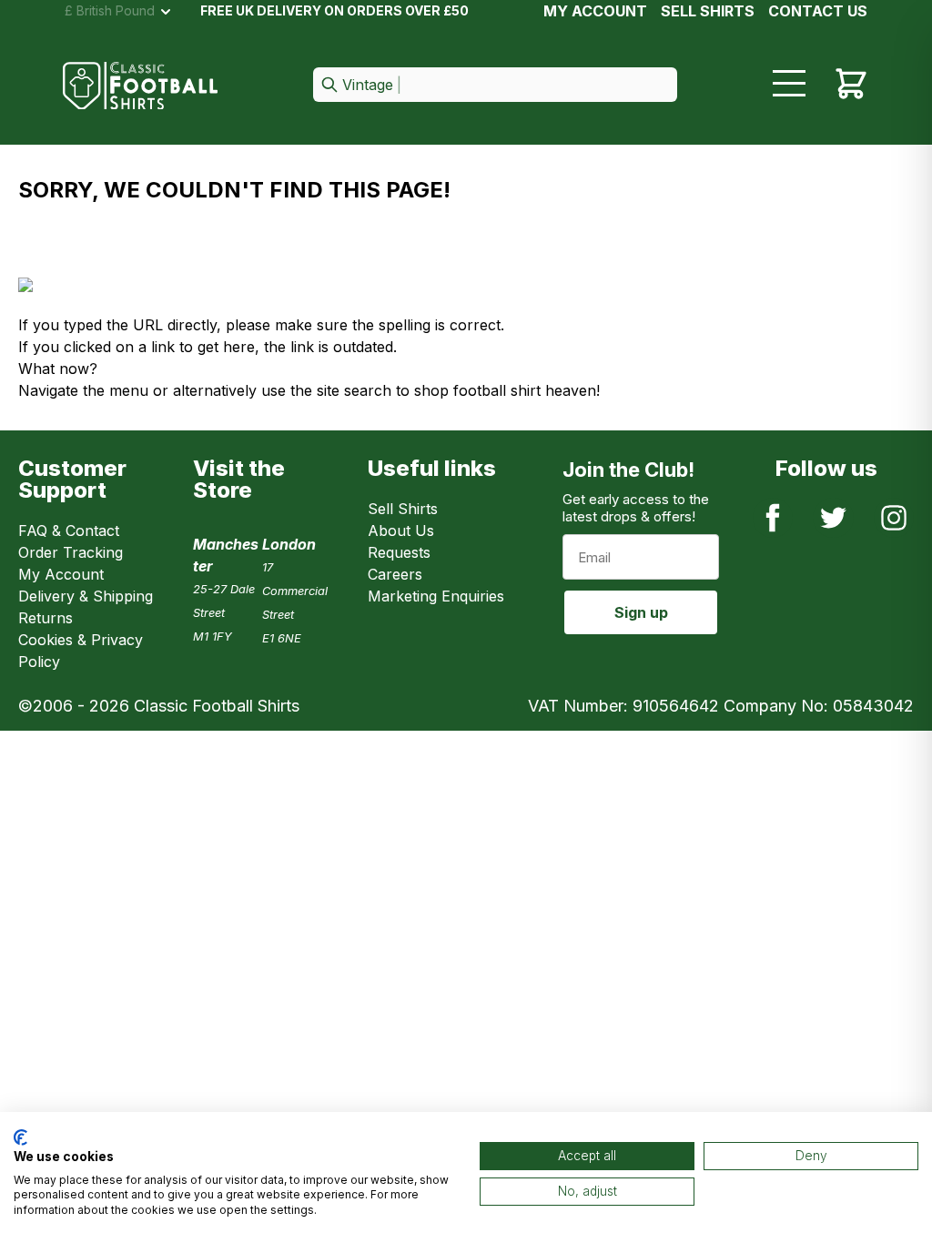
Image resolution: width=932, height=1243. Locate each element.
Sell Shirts (403, 509)
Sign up (641, 612)
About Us (401, 530)
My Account (595, 11)
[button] (495, 86)
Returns (45, 618)
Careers (395, 574)
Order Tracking (70, 552)
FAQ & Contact (68, 530)
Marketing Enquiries (436, 596)
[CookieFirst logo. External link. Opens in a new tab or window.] (20, 1137)
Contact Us (817, 11)
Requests (399, 552)
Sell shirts (708, 11)
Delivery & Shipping (85, 596)
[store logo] (140, 86)
